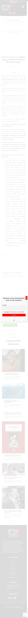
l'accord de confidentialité (16, 312)
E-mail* (4, 305)
